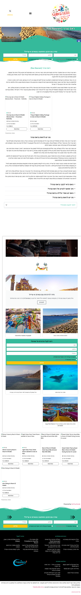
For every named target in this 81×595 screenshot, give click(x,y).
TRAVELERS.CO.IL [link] (38, 587)
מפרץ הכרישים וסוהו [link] (60, 392)
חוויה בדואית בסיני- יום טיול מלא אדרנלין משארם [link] (52, 546)
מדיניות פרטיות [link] (76, 592)
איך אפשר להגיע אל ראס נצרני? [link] (61, 188)
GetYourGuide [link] (75, 504)
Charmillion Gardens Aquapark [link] (23, 335)
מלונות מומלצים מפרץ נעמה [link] (60, 335)
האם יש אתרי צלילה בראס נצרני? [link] (60, 193)
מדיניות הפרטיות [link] (61, 59)
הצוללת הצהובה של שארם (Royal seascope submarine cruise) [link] (52, 541)
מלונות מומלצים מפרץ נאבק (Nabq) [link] (12, 540)
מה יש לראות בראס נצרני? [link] (63, 197)
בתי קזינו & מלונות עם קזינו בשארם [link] (30, 550)
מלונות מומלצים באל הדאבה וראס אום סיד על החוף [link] (30, 546)
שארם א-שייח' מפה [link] (73, 573)
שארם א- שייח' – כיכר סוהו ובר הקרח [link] (52, 565)
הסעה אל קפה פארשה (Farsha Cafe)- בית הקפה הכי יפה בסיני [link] (52, 551)
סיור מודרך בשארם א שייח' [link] (71, 549)
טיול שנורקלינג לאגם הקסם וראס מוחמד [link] (71, 565)
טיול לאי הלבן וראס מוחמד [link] (71, 569)
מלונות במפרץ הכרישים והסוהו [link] (13, 546)
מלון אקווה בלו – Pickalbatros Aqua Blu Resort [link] (31, 541)
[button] (30, 13)
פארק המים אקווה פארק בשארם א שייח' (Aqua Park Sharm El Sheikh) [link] (60, 425)
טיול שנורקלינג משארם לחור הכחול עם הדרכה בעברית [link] (23, 392)
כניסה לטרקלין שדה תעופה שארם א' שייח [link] (52, 570)
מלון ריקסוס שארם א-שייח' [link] (12, 549)
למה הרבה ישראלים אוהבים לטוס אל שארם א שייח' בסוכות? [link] (52, 574)
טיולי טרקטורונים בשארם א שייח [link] (71, 540)
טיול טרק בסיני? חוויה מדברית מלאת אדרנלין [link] (70, 546)
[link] (79, 41)
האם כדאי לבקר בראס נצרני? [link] (62, 184)
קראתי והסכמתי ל (66, 59)
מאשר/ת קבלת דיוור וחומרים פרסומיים (40, 59)
